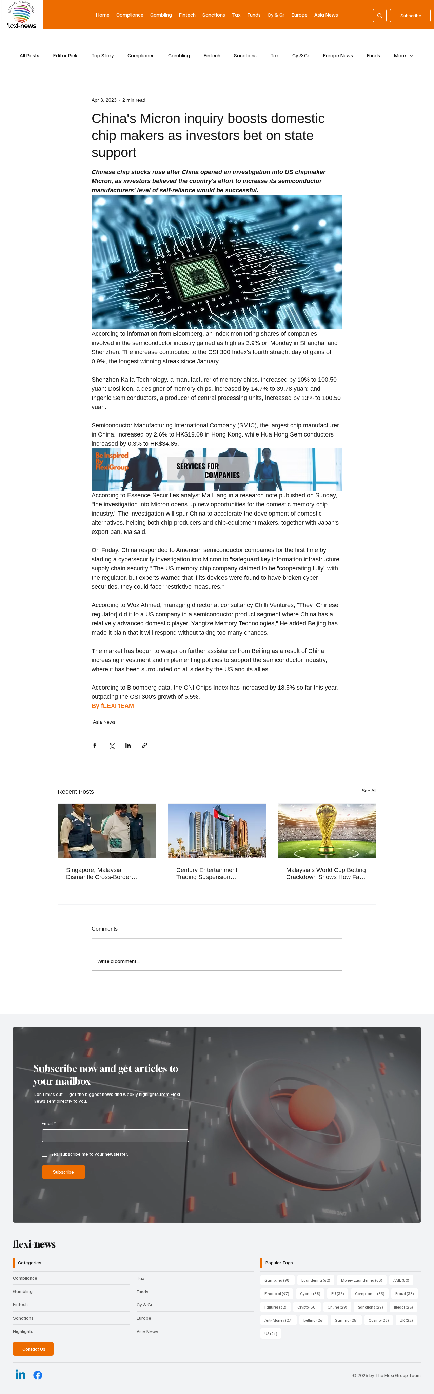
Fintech (211, 55)
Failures (277, 1307)
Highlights (23, 1331)
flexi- (34, 1244)
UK (408, 1320)
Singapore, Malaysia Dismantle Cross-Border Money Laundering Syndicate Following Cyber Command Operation (105, 874)
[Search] (380, 15)
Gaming (348, 1320)
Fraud (406, 1293)
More (400, 55)
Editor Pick (65, 55)
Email (49, 1123)
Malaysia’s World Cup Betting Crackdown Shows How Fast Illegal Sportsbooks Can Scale (327, 874)
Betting (315, 1320)
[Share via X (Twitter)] (111, 745)
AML (403, 1280)
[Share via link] (144, 745)
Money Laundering (364, 1280)
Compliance (141, 55)
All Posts (29, 55)
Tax (274, 55)
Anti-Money (280, 1320)
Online (339, 1307)
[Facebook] (38, 1375)
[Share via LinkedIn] (128, 745)
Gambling (179, 55)
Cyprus (312, 1293)
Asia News (104, 722)
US (272, 1333)
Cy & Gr (300, 55)
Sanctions (245, 55)
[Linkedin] (20, 1375)
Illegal (405, 1307)
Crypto (309, 1307)
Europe (144, 1318)
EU (339, 1293)
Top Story (102, 55)
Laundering (317, 1280)
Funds (373, 55)
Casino (381, 1320)
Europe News (338, 55)
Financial (278, 1293)
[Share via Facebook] (95, 745)
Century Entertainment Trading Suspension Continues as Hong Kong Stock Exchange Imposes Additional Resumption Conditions (210, 874)
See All (369, 790)
